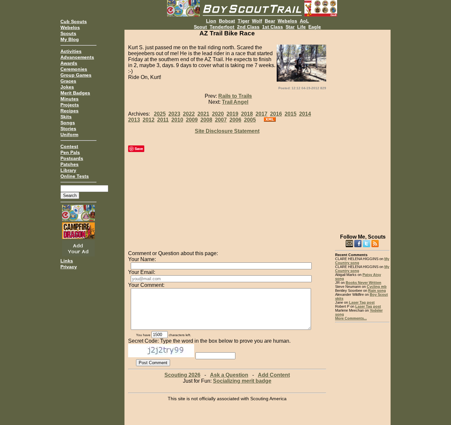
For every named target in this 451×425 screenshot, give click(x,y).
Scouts (68, 33)
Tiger (243, 20)
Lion (211, 20)
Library (68, 170)
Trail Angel (235, 102)
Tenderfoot (222, 26)
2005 (250, 120)
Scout (200, 26)
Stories (68, 128)
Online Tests (74, 176)
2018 (247, 114)
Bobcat (227, 20)
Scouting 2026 (182, 375)
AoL (304, 20)
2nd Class (248, 26)
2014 (305, 114)
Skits (66, 116)
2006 (235, 120)
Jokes (67, 87)
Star (290, 26)
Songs (67, 122)
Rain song (377, 290)
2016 (276, 114)
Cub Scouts (73, 21)
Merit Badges (75, 93)
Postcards (71, 158)
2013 (134, 120)
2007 (221, 120)
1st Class (272, 26)
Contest (69, 146)
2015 (290, 114)
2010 (177, 120)
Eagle (314, 26)
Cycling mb (377, 287)
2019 (232, 114)
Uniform (69, 134)
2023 (174, 114)
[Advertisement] (362, 129)
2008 (206, 120)
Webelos (70, 27)
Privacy (68, 266)
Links (66, 260)
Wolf (257, 20)
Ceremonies (73, 69)
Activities (71, 51)
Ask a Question (229, 375)
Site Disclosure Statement (227, 131)
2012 (149, 120)
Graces (68, 81)
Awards (68, 63)
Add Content (274, 375)
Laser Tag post (362, 302)
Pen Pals (70, 152)
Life (301, 26)
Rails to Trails (235, 96)
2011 (163, 120)
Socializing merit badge (242, 381)
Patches (69, 164)
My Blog (69, 39)
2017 (261, 114)
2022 (189, 114)
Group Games (75, 75)
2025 (160, 114)
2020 (218, 114)
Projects (69, 104)
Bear (270, 20)
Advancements (77, 57)
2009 (192, 120)
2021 (203, 114)
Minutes (69, 98)
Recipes (69, 110)
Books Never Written (363, 283)
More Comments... (351, 318)
